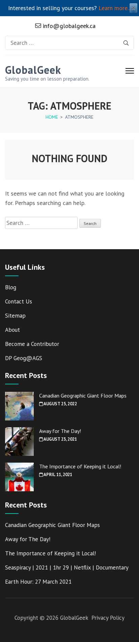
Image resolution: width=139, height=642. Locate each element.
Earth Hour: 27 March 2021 (38, 581)
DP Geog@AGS (23, 358)
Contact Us (18, 301)
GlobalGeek (33, 70)
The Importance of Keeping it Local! (80, 466)
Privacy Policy (107, 617)
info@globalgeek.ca (68, 26)
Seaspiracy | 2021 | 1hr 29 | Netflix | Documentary (67, 567)
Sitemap (15, 315)
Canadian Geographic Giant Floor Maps (83, 395)
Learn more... (115, 8)
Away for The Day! (60, 431)
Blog (10, 287)
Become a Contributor (32, 344)
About (12, 329)
